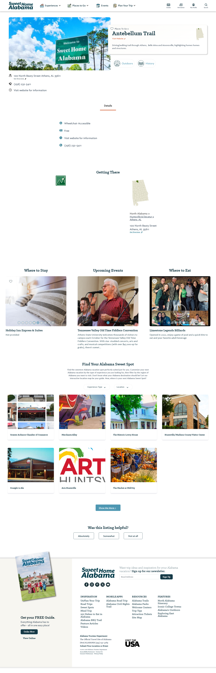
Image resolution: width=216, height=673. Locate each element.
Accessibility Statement (87, 652)
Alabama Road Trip (117, 600)
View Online (29, 638)
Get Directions (19, 79)
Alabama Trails (140, 600)
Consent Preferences (86, 654)
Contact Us (99, 652)
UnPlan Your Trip (90, 600)
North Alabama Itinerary (166, 602)
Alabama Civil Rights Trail (118, 605)
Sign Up (166, 576)
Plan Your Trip (125, 5)
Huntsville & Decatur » (142, 216)
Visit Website (118, 38)
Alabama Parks (140, 604)
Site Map (137, 617)
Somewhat (108, 536)
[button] (9, 301)
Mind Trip (86, 610)
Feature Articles (89, 623)
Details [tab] (108, 105)
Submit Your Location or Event (94, 646)
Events (104, 5)
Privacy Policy (98, 654)
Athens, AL (135, 219)
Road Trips (86, 604)
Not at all (133, 536)
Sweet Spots (87, 607)
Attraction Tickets (142, 614)
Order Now (29, 631)
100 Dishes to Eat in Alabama (91, 615)
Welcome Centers (142, 607)
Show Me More (107, 508)
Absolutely (84, 536)
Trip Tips (137, 610)
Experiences (51, 5)
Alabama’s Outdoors (169, 610)
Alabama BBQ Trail (91, 620)
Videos (84, 627)
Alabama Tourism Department (93, 636)
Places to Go (79, 5)
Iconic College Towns (169, 606)
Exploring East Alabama (166, 614)
